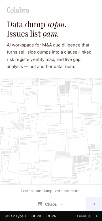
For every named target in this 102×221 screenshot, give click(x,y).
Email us (83, 216)
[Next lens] (94, 204)
